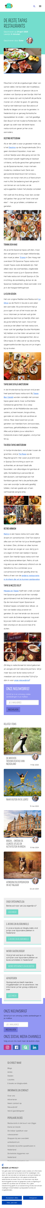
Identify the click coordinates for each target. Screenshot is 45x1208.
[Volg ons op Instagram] (7, 1047)
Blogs (10, 1068)
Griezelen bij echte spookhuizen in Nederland (21, 1148)
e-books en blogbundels (18, 939)
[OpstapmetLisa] (9, 6)
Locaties (11, 1079)
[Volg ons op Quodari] (25, 1047)
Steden (10, 1076)
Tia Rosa (22, 454)
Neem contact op (15, 1103)
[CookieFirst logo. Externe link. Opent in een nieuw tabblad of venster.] (3, 1165)
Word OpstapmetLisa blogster (21, 966)
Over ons (11, 1096)
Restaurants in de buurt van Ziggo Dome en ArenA (22, 1125)
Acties (10, 1072)
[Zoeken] (34, 6)
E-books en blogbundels (17, 1083)
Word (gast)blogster (16, 1111)
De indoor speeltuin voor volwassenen (18, 1133)
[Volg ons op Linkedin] (34, 1047)
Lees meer (12, 912)
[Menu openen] (40, 6)
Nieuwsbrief (12, 1107)
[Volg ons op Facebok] (16, 1047)
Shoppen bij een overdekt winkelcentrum (18, 1140)
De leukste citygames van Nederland (18, 1155)
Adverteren (12, 1099)
